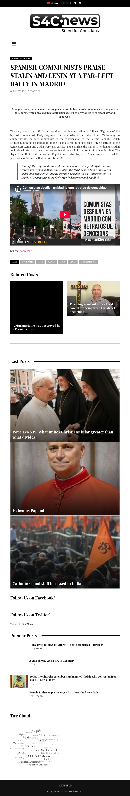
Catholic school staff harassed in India (47, 583)
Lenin (40, 262)
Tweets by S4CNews (21, 624)
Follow (64, 2)
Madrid (51, 262)
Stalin (73, 262)
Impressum (65, 785)
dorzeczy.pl (26, 251)
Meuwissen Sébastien (27, 91)
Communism (27, 262)
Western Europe (88, 262)
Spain (62, 262)
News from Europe (21, 58)
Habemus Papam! (28, 510)
